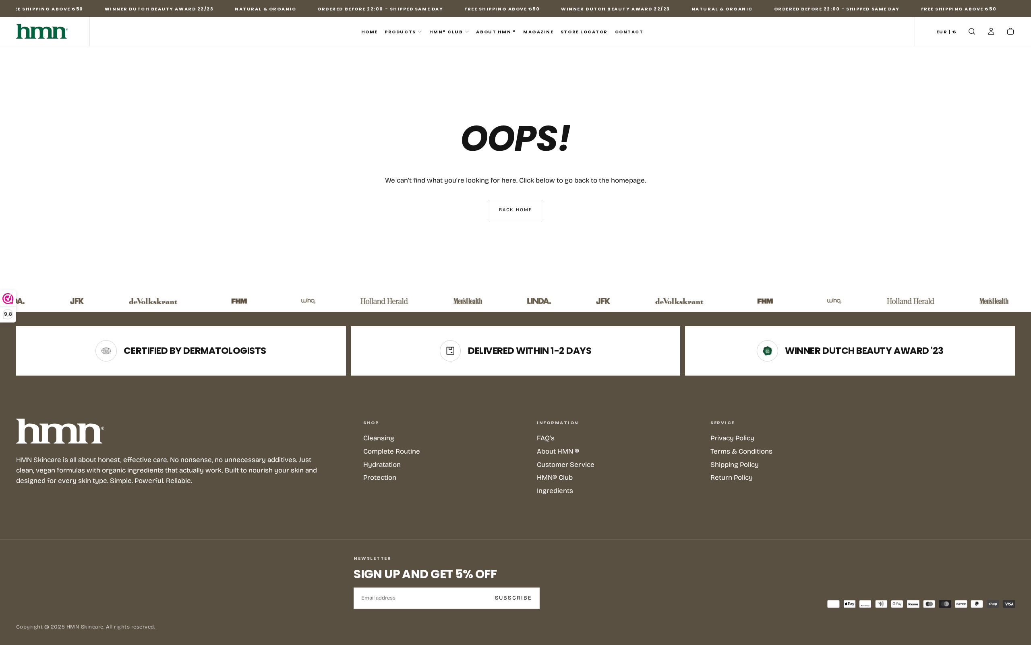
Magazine (538, 32)
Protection (379, 477)
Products (400, 32)
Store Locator (584, 32)
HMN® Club (446, 32)
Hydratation (382, 464)
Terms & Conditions (741, 451)
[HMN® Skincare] (60, 431)
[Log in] (991, 32)
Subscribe (513, 598)
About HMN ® (496, 32)
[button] (946, 32)
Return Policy (731, 477)
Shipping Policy (734, 464)
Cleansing (378, 438)
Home (369, 32)
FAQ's (546, 438)
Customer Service (565, 464)
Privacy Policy (732, 438)
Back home (515, 209)
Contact (629, 32)
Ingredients (555, 491)
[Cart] (1010, 32)
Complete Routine (391, 451)
